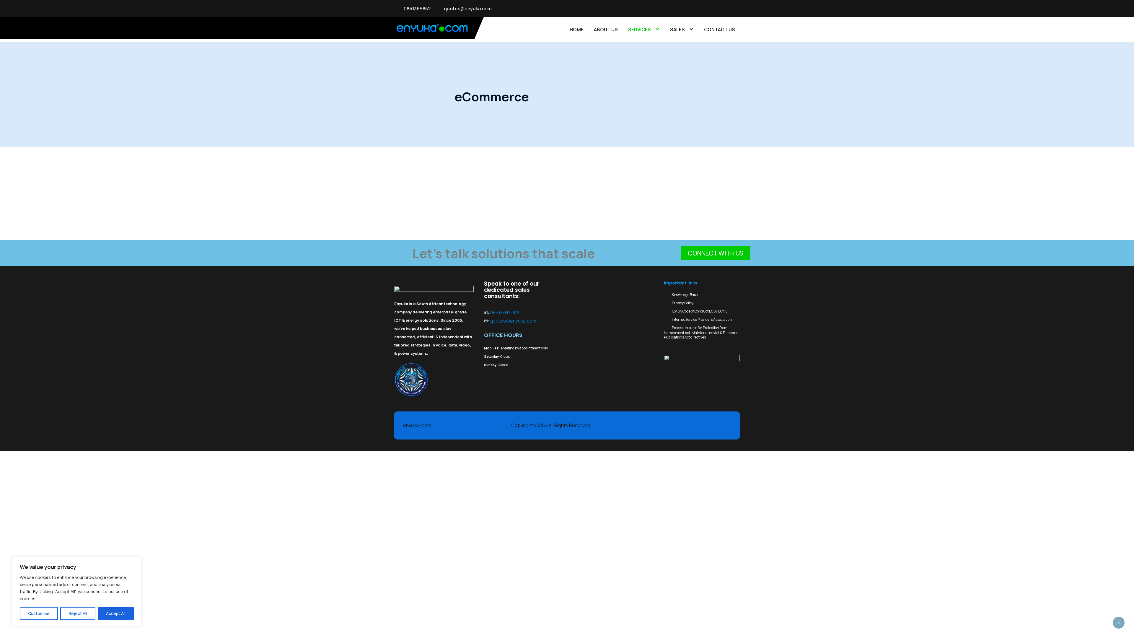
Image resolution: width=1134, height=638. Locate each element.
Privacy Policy (682, 302)
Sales (677, 29)
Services (639, 29)
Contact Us (719, 29)
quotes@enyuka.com (468, 8)
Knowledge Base (685, 294)
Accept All (116, 613)
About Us (606, 29)
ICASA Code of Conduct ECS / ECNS (699, 311)
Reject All (78, 613)
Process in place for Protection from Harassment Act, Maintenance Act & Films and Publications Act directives (701, 332)
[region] (77, 591)
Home (577, 29)
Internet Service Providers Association (702, 319)
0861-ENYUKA (504, 312)
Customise (39, 613)
